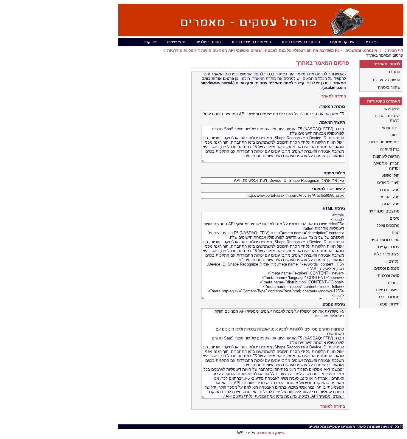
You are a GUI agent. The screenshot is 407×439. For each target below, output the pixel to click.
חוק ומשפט (390, 175)
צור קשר (150, 42)
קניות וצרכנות (389, 275)
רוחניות (394, 282)
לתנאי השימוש (251, 74)
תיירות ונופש (390, 304)
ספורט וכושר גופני (385, 240)
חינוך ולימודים (388, 182)
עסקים (394, 261)
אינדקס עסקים (342, 42)
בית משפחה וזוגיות (384, 142)
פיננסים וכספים (387, 268)
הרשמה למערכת (386, 79)
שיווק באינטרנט (270, 433)
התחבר (394, 71)
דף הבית (371, 42)
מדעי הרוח (391, 204)
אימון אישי (392, 108)
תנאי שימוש (176, 42)
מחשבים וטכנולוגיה (384, 211)
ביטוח (395, 135)
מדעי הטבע (390, 197)
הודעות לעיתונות (386, 156)
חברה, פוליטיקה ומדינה (386, 165)
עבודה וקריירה (388, 247)
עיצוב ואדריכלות (387, 254)
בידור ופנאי (391, 127)
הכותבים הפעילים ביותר (300, 42)
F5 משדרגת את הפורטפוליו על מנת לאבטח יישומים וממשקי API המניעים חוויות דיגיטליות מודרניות (253, 50)
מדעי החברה (389, 189)
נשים (396, 232)
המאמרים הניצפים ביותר (251, 42)
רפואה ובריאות (388, 290)
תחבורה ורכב (389, 297)
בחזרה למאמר (333, 96)
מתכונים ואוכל (388, 225)
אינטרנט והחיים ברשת (387, 118)
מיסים (395, 218)
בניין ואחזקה (390, 149)
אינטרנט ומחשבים (361, 50)
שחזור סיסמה (389, 87)
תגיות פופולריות (208, 42)
